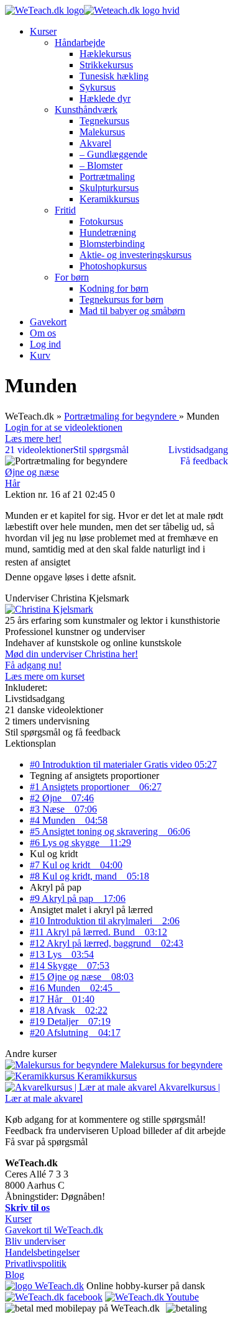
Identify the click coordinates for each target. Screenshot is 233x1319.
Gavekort (48, 322)
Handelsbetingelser (42, 1252)
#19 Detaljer (70, 1021)
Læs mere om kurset (45, 676)
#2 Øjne (62, 798)
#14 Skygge (69, 965)
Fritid (65, 210)
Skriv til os (27, 1207)
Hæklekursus (105, 53)
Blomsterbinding (112, 243)
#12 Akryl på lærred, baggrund (106, 943)
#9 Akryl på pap (78, 898)
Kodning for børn (114, 288)
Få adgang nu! (33, 665)
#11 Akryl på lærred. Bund (98, 932)
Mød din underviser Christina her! (71, 654)
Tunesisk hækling (114, 76)
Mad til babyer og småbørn (132, 310)
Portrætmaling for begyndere (121, 416)
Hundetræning (108, 232)
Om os (43, 333)
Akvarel (95, 143)
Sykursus (98, 87)
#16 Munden (75, 988)
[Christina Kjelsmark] (49, 609)
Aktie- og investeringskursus (135, 255)
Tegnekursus (104, 120)
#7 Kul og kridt (76, 865)
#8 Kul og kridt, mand (89, 876)
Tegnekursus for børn (121, 299)
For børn (72, 277)
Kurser (43, 31)
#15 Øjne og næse (82, 976)
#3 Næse (63, 809)
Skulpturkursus (109, 187)
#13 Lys (62, 954)
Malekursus (102, 132)
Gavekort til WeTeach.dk (54, 1230)
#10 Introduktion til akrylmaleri (105, 921)
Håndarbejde (80, 42)
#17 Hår (62, 999)
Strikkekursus (106, 65)
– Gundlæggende (113, 154)
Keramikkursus (109, 199)
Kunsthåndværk (86, 109)
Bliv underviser (35, 1241)
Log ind (45, 344)
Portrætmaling (107, 176)
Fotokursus (101, 221)
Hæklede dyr (105, 98)
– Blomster (101, 165)
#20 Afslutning (75, 1032)
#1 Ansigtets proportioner (96, 786)
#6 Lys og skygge (80, 842)
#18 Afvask (68, 1010)
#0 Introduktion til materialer (123, 764)
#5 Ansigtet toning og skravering (110, 831)
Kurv (40, 355)
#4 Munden (68, 820)
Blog (14, 1274)
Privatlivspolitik (35, 1263)
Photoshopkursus (113, 266)
